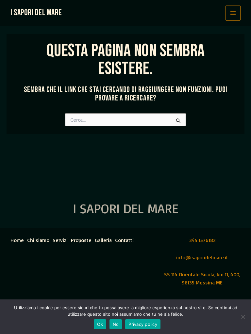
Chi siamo (38, 240)
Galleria (103, 240)
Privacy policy (142, 324)
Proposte (81, 240)
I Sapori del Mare (36, 13)
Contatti (124, 240)
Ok (100, 324)
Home (17, 240)
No (116, 324)
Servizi (60, 240)
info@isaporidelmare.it (202, 257)
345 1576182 (202, 240)
